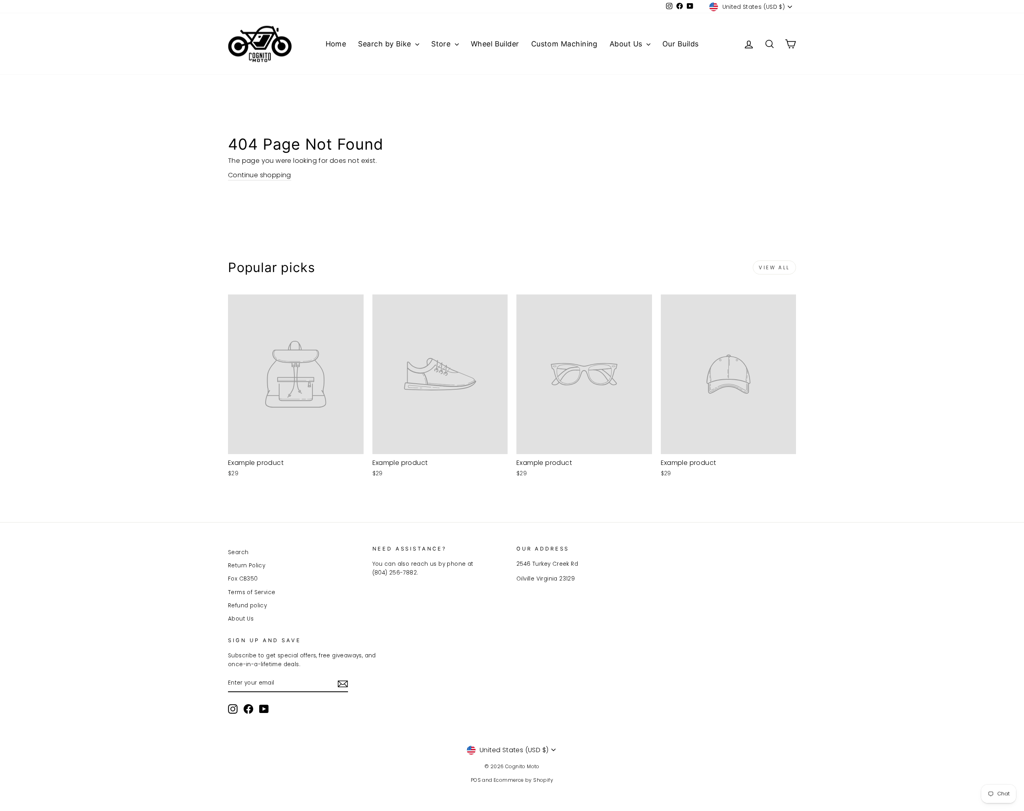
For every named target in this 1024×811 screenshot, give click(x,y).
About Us (627, 44)
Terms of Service (251, 592)
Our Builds (680, 44)
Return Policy (246, 565)
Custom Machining (564, 44)
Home (336, 44)
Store (442, 44)
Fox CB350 (243, 579)
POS (476, 780)
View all (774, 267)
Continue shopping (259, 175)
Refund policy (247, 605)
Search (238, 552)
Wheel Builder (495, 44)
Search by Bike (385, 44)
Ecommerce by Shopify (523, 780)
